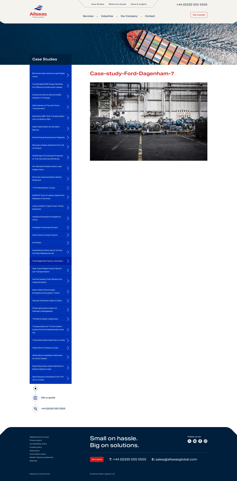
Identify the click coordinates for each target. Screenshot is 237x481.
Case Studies (97, 4)
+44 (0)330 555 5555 (127, 459)
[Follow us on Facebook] (200, 441)
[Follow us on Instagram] (205, 441)
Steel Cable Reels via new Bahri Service (46, 128)
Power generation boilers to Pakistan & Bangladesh (44, 309)
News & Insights (138, 4)
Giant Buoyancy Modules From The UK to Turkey (48, 378)
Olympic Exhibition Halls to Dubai (47, 301)
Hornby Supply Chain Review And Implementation (47, 280)
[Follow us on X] (189, 441)
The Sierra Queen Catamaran (45, 319)
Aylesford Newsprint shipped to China (46, 218)
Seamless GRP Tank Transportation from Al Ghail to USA (48, 117)
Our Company (129, 16)
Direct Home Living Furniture (44, 235)
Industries (107, 16)
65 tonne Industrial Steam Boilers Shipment (47, 178)
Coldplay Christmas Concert (45, 227)
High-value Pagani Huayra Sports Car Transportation (47, 270)
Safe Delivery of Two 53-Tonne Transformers (46, 107)
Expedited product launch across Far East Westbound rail (47, 251)
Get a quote (199, 15)
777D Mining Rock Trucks (43, 188)
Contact (150, 16)
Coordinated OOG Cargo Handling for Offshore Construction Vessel (47, 85)
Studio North (44, 474)
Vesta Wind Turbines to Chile (45, 348)
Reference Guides (117, 4)
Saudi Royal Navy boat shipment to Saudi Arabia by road (48, 367)
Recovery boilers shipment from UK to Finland (48, 146)
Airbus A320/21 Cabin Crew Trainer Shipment (48, 207)
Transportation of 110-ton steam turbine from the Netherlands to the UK (48, 329)
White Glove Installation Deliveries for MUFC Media (47, 356)
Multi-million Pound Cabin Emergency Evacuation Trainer (46, 291)
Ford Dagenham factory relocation (47, 261)
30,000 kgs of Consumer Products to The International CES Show (47, 157)
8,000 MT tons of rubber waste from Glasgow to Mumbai (48, 196)
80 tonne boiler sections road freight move (48, 74)
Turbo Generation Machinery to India (48, 340)
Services (88, 16)
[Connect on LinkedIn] (195, 441)
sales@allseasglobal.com (174, 459)
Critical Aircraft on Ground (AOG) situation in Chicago (46, 96)
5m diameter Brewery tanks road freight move (47, 167)
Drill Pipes (36, 243)
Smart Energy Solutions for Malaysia (48, 137)
